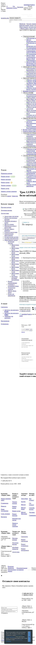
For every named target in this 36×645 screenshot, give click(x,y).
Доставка (32, 512)
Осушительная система (11, 237)
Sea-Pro (23, 501)
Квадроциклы (5, 321)
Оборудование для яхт (11, 240)
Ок (29, 636)
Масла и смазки (9, 224)
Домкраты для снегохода (8, 317)
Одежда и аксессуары (10, 232)
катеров (23, 331)
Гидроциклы (4, 324)
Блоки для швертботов (11, 294)
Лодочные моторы (6, 210)
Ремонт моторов (6, 179)
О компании (9, 7)
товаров (27, 329)
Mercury (23, 504)
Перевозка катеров (6, 173)
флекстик (15, 196)
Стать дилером (5, 514)
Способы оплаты (32, 508)
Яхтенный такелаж (11, 242)
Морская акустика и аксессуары (10, 226)
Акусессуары (5, 213)
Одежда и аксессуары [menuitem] (29, 131)
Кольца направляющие (12, 282)
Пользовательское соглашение (22, 568)
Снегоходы (4, 307)
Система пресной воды (11, 238)
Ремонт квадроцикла (25, 549)
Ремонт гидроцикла (24, 545)
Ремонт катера (5, 182)
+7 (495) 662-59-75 (30, 238)
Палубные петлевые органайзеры (15, 278)
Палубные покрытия (15, 548)
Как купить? (31, 499)
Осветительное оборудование (8, 234)
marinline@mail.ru (26, 314)
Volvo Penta (24, 498)
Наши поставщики (4, 510)
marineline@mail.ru (29, 4)
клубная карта (28, 242)
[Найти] (10, 22)
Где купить (15, 7)
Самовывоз (32, 515)
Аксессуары (15, 552)
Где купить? (31, 504)
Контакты (20, 7)
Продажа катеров (6, 207)
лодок (30, 330)
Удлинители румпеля (11, 288)
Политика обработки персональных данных (12, 569)
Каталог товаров (15, 18)
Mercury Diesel (23, 508)
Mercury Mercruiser (24, 513)
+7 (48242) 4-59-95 (24, 311)
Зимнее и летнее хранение (9, 191)
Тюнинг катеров (6, 185)
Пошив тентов (5, 176)
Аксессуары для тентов (11, 216)
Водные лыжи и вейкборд (9, 229)
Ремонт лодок (5, 188)
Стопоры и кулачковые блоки (13, 285)
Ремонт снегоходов (24, 540)
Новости (3, 506)
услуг (31, 329)
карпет (9, 196)
